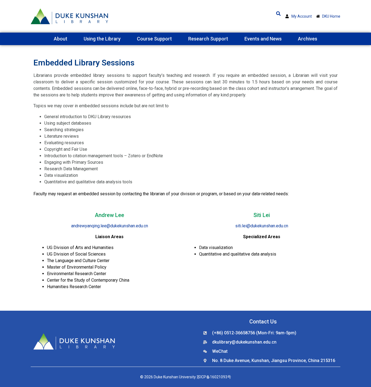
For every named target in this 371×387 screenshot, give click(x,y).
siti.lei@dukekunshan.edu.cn (261, 225)
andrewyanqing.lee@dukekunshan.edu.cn (109, 225)
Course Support (154, 39)
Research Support (208, 39)
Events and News (263, 39)
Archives (307, 39)
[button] (278, 14)
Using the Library (102, 39)
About (60, 39)
